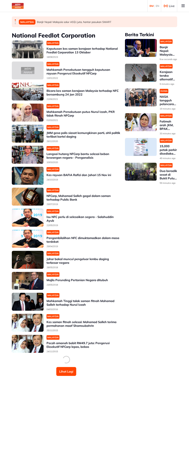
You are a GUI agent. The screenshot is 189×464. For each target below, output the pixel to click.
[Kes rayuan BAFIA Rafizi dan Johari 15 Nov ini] (28, 176)
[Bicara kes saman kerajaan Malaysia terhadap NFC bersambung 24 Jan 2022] (28, 91)
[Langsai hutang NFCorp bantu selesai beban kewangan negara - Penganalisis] (28, 155)
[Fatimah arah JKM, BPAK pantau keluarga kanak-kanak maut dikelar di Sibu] (141, 122)
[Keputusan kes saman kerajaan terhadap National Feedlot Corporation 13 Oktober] (28, 49)
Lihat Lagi (66, 371)
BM (152, 6)
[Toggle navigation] (183, 6)
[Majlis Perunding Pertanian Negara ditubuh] (28, 281)
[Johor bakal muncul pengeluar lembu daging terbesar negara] (28, 260)
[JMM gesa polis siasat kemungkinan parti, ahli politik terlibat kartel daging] (28, 134)
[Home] (18, 6)
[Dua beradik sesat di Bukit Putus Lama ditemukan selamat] (141, 172)
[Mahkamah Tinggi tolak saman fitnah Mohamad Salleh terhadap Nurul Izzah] (28, 302)
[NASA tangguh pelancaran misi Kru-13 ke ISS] (141, 97)
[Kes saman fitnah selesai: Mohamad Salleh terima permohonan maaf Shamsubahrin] (28, 323)
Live (172, 6)
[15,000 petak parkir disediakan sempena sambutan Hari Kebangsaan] (141, 147)
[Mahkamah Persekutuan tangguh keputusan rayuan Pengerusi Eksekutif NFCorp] (28, 70)
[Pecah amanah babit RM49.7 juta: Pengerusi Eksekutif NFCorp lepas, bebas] (28, 344)
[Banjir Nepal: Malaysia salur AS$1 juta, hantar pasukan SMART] (141, 48)
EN (157, 6)
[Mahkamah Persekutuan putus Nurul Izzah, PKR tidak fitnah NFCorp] (28, 113)
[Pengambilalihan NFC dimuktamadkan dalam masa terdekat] (28, 239)
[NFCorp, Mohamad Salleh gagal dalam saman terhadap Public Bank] (28, 197)
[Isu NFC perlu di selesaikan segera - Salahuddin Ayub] (28, 218)
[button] (15, 20)
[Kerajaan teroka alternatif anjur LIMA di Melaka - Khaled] (141, 73)
